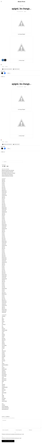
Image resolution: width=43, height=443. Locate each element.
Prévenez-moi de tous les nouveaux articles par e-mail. (11, 438)
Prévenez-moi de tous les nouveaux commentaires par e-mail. (13, 434)
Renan (25, 11)
